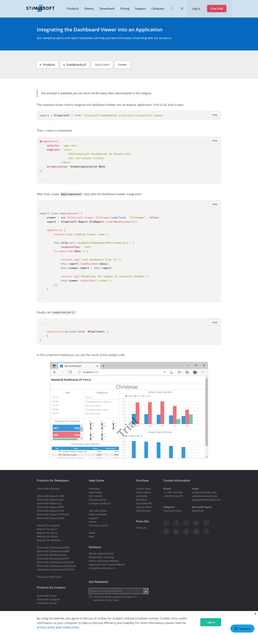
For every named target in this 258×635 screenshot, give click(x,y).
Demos (89, 9)
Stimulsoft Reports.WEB (50, 496)
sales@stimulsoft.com (205, 496)
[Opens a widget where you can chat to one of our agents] (242, 628)
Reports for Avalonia (49, 540)
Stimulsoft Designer (48, 599)
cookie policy (70, 627)
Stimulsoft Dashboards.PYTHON (55, 569)
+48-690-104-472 (173, 496)
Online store (143, 488)
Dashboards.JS (76, 65)
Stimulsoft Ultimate (48, 488)
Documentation (98, 499)
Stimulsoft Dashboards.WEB (53, 547)
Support (140, 9)
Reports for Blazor (47, 536)
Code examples (98, 514)
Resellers (141, 499)
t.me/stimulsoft (172, 510)
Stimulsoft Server (47, 603)
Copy (214, 114)
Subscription (143, 492)
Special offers (144, 507)
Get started (95, 496)
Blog (91, 536)
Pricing (124, 9)
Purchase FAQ (144, 503)
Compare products (100, 503)
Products (73, 9)
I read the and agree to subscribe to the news (115, 598)
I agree (210, 622)
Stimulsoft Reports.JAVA (50, 518)
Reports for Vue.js (47, 532)
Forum (92, 521)
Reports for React (47, 529)
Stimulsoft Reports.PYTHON (53, 514)
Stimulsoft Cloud (46, 595)
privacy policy (46, 627)
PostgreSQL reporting (101, 557)
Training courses (98, 525)
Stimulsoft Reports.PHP (50, 510)
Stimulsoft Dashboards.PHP (53, 558)
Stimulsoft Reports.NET (50, 499)
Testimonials (143, 510)
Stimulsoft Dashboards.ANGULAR (56, 566)
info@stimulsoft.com (204, 492)
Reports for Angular (48, 525)
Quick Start (102, 65)
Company (157, 9)
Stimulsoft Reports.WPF (50, 507)
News (92, 532)
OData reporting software (104, 560)
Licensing (141, 496)
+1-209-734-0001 (173, 492)
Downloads (107, 9)
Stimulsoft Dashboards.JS (52, 555)
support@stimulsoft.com (206, 499)
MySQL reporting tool (101, 553)
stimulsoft (198, 510)
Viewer (122, 65)
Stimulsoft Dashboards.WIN (53, 551)
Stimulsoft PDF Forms (49, 577)
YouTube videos (98, 510)
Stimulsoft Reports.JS (49, 503)
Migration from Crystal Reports (107, 564)
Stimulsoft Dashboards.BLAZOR (55, 562)
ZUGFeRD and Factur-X (102, 568)
